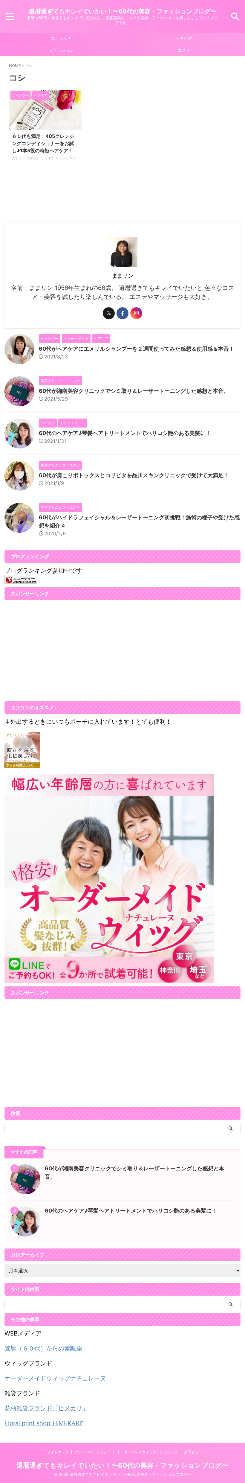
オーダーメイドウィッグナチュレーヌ (55, 1378)
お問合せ (191, 1452)
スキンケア (61, 38)
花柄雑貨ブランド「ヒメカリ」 (46, 1408)
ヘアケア (183, 38)
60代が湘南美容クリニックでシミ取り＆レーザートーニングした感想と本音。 (134, 391)
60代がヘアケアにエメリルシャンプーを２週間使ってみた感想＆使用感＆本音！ (136, 349)
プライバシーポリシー (93, 1452)
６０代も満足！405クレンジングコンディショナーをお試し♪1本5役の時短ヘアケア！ (43, 143)
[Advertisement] (54, 654)
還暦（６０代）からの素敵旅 (43, 1348)
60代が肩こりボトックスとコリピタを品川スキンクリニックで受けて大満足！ (134, 475)
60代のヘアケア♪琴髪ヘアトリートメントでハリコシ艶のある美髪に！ (125, 433)
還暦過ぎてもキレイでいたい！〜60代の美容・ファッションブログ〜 (122, 11)
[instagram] (136, 313)
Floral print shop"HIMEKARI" (43, 1423)
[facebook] (122, 313)
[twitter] (109, 313)
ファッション (61, 50)
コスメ (183, 50)
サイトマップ (57, 1452)
